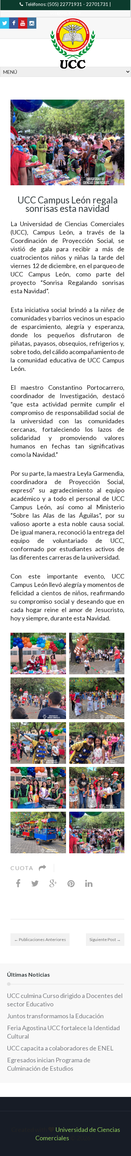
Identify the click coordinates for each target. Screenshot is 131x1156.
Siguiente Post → (105, 939)
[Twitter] (35, 883)
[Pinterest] (71, 883)
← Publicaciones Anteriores (40, 939)
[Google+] (53, 883)
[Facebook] (18, 883)
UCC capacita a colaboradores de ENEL (60, 1048)
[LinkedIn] (89, 883)
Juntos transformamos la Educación (55, 1016)
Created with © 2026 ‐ (65, 1134)
